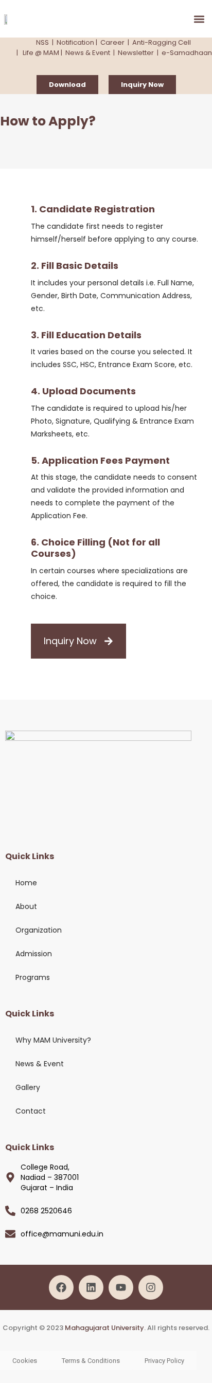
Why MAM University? (53, 1040)
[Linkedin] (91, 1287)
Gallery (27, 1087)
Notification (75, 42)
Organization (38, 930)
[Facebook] (61, 1287)
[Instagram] (150, 1287)
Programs (32, 977)
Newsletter (136, 53)
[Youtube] (121, 1287)
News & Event (87, 53)
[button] (199, 18)
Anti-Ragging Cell (161, 42)
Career (112, 42)
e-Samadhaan (187, 53)
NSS (42, 42)
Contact (30, 1111)
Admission (33, 954)
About (26, 906)
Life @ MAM (40, 53)
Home (26, 883)
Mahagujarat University (104, 1328)
